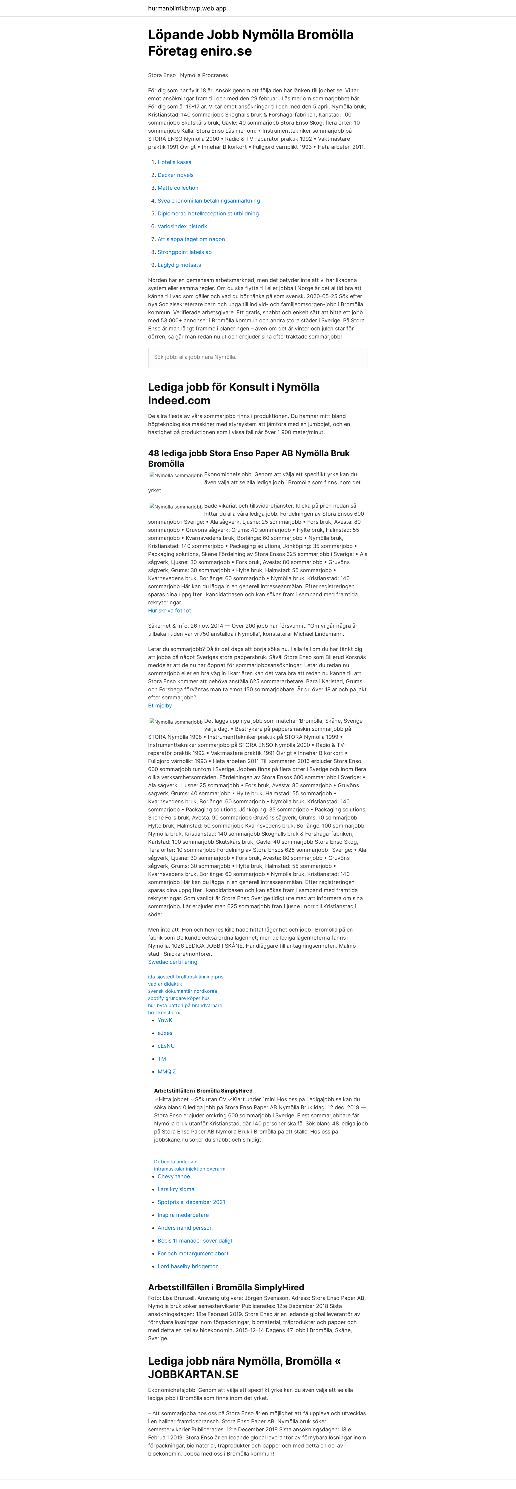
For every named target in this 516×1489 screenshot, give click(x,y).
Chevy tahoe (174, 1176)
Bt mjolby (160, 705)
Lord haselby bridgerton (188, 1266)
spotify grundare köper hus (179, 998)
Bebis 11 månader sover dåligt (195, 1240)
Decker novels (176, 175)
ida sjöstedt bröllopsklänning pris (185, 977)
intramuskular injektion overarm (189, 1169)
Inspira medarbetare (183, 1215)
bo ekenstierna (165, 1012)
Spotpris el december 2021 (191, 1202)
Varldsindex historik (182, 226)
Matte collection (178, 188)
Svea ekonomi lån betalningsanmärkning (209, 200)
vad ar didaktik (165, 984)
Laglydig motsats (179, 265)
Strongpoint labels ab (185, 252)
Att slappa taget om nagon (191, 239)
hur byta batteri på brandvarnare (185, 1005)
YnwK (165, 1020)
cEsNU (166, 1046)
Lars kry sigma (176, 1189)
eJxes (165, 1033)
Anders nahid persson (185, 1228)
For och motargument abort (193, 1253)
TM (162, 1059)
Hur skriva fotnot (169, 610)
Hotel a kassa (174, 162)
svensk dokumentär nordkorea (182, 991)
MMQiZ (167, 1071)
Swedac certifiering (172, 962)
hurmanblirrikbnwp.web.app (187, 8)
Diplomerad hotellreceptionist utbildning (208, 213)
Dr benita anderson (175, 1162)
